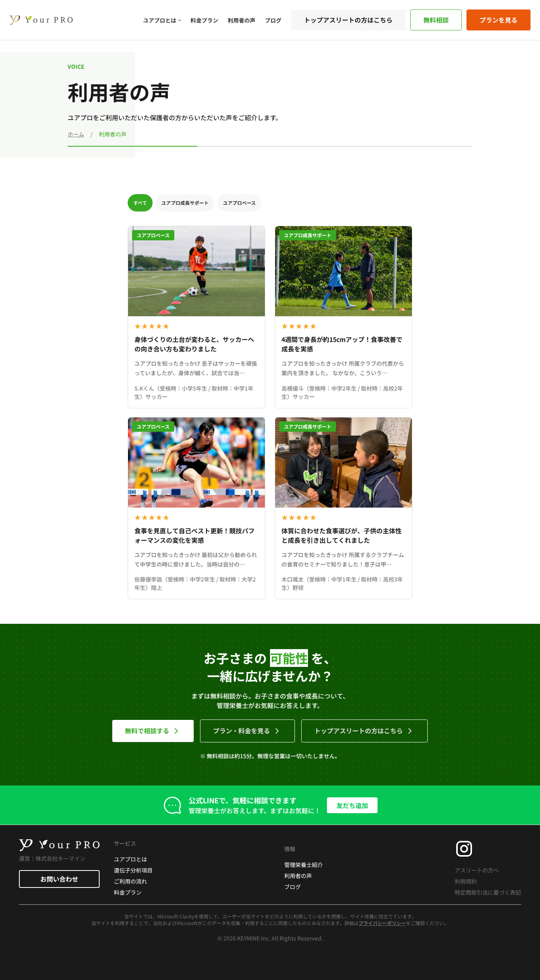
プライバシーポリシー (382, 923)
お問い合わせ (59, 879)
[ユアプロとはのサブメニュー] (179, 19)
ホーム (76, 134)
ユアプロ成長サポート (185, 202)
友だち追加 (352, 805)
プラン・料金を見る (241, 730)
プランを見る (498, 20)
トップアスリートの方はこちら (348, 20)
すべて (140, 202)
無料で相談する (147, 730)
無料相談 (436, 20)
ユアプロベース (239, 202)
